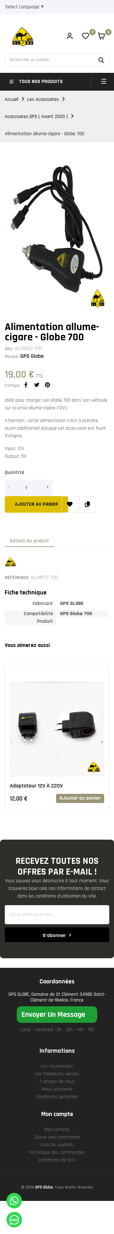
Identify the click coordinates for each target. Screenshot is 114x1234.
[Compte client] (70, 37)
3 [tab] (63, 825)
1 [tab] (51, 825)
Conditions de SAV (57, 1160)
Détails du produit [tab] (29, 540)
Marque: (12, 356)
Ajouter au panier (36, 504)
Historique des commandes (57, 1152)
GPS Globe (32, 356)
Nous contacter (57, 1089)
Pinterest (47, 385)
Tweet (36, 385)
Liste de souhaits (57, 1144)
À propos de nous (57, 1081)
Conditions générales (57, 1096)
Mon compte (57, 1129)
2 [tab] (57, 825)
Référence (17, 577)
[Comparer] (87, 504)
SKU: (9, 349)
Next (102, 742)
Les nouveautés (57, 1066)
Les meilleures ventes (57, 1074)
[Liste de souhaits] (69, 504)
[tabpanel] (57, 742)
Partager (26, 385)
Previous (12, 742)
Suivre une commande (57, 1137)
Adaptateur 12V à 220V (36, 785)
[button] (57, 1014)
